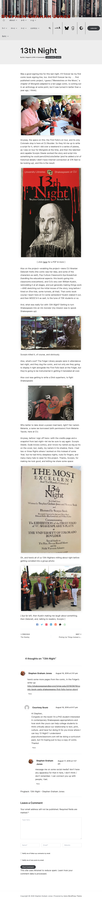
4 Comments (40, 57)
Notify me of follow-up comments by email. (36, 853)
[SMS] (60, 624)
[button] (16, 20)
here (45, 262)
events (58, 57)
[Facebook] (37, 624)
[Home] (3, 20)
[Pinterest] (46, 624)
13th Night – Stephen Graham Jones (47, 791)
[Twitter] (42, 624)
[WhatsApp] (65, 624)
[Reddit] (56, 624)
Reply (30, 694)
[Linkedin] (51, 624)
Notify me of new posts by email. (33, 860)
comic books (50, 57)
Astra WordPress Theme (73, 896)
